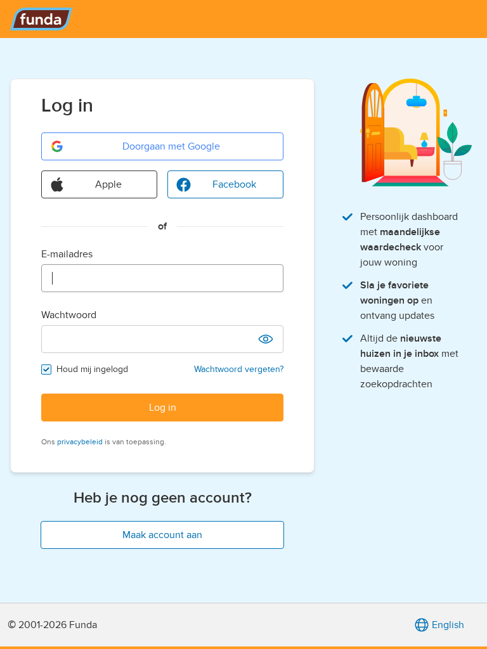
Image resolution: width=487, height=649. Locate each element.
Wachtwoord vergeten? (238, 369)
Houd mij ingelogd (92, 369)
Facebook (234, 184)
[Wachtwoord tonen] (265, 339)
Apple (108, 184)
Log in (162, 407)
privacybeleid (80, 441)
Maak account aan (162, 535)
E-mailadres (67, 254)
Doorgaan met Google (171, 146)
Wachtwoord (68, 315)
